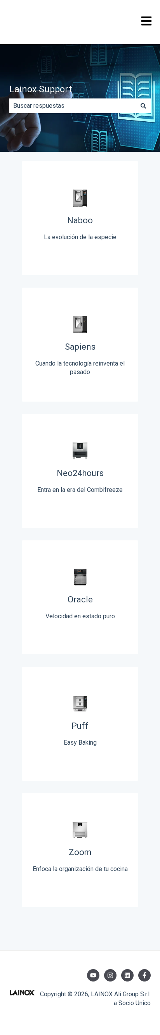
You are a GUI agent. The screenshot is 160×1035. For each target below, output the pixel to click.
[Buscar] (143, 105)
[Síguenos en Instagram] (110, 975)
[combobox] (72, 105)
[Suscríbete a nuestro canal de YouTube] (93, 975)
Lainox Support (40, 89)
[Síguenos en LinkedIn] (127, 975)
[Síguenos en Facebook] (144, 975)
